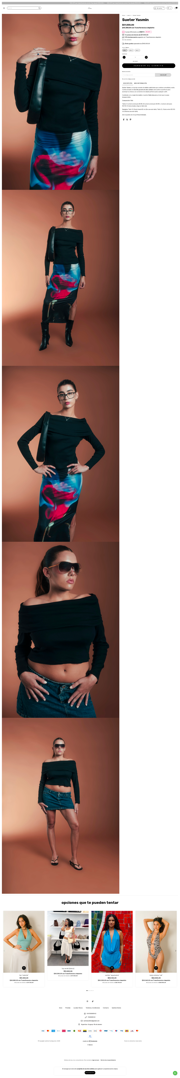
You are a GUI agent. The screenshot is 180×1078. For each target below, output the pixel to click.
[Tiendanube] (90, 1041)
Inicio (123, 15)
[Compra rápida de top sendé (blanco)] (68, 961)
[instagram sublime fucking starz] (87, 1001)
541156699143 (91, 1013)
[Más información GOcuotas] (148, 32)
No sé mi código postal (128, 79)
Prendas (67, 1008)
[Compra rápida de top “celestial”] (24, 968)
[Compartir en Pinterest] (130, 119)
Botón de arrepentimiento (108, 1060)
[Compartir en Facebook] (123, 119)
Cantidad (124, 53)
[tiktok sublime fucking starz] (92, 1001)
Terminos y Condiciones (93, 1008)
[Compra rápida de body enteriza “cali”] (156, 968)
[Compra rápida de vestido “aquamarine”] (112, 968)
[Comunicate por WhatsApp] (175, 1073)
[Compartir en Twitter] (127, 119)
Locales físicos (78, 1008)
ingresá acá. (95, 1060)
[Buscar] (39, 8)
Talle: (125, 47)
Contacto (106, 1008)
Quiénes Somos (116, 1008)
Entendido (90, 1072)
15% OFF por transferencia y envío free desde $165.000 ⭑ (54, 3)
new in (129, 15)
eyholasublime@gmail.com (91, 1021)
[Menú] (4, 8)
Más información (140, 83)
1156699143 (91, 1017)
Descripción (127, 83)
